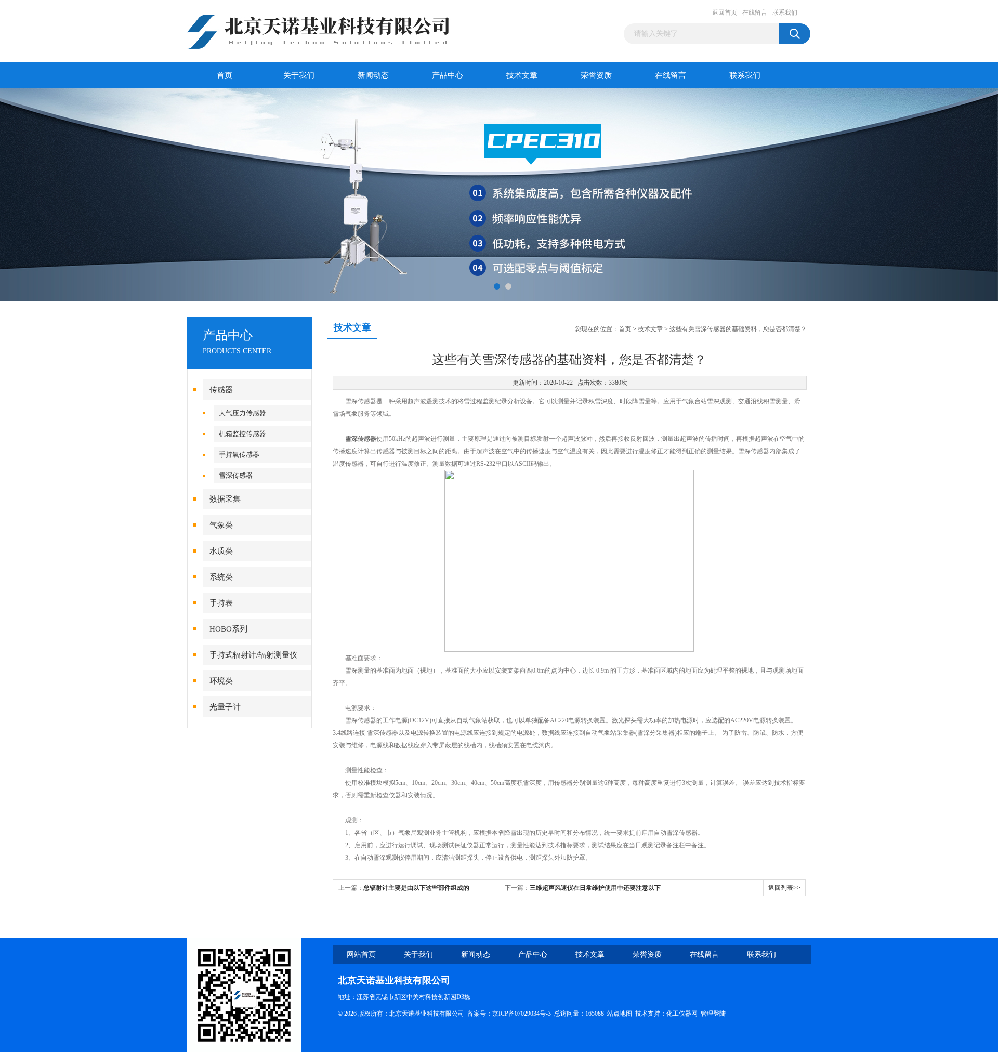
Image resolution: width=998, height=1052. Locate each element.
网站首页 (361, 954)
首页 (224, 75)
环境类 (221, 681)
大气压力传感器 (242, 413)
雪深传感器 (236, 475)
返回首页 (724, 12)
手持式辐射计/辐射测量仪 (253, 655)
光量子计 (225, 707)
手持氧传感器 (239, 454)
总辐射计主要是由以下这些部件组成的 (416, 887)
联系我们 (784, 12)
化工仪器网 (682, 1013)
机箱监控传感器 (242, 434)
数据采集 (225, 499)
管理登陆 (713, 1013)
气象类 (221, 525)
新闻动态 (373, 75)
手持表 (221, 603)
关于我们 (298, 75)
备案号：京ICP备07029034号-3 (509, 1013)
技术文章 (521, 75)
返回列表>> (784, 887)
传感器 (221, 390)
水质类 (221, 551)
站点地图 (619, 1013)
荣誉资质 (596, 75)
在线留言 (754, 12)
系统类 (221, 577)
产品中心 (447, 75)
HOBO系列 (228, 629)
